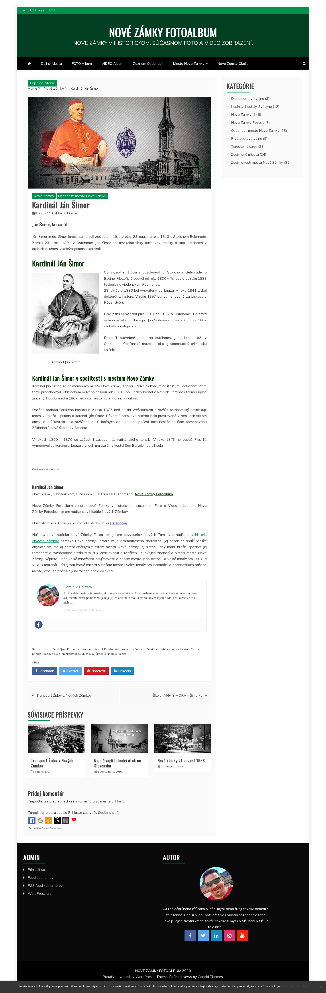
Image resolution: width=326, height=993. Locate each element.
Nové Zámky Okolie (232, 63)
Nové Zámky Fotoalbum (163, 32)
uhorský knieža (116, 653)
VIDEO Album (112, 63)
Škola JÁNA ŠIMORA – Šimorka (177, 695)
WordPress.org (39, 893)
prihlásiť (118, 801)
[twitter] (203, 935)
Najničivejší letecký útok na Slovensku (117, 763)
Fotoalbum (74, 649)
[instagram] (229, 935)
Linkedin (124, 671)
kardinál (88, 649)
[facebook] (190, 935)
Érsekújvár (59, 649)
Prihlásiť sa (36, 869)
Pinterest (97, 671)
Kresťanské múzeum (117, 649)
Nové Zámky (44, 196)
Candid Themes (210, 976)
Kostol (98, 649)
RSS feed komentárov (45, 885)
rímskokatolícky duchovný (78, 653)
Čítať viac (288, 986)
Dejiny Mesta (51, 63)
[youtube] (242, 935)
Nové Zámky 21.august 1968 (181, 760)
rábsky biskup (51, 653)
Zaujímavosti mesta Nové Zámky (257, 162)
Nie (305, 986)
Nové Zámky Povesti (248, 122)
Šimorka (101, 653)
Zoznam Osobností (148, 63)
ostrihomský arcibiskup (175, 649)
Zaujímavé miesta (245, 154)
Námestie (138, 649)
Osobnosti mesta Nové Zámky (82, 196)
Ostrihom (153, 649)
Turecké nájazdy (244, 146)
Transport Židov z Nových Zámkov (64, 695)
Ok (299, 986)
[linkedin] (216, 935)
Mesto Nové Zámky (188, 63)
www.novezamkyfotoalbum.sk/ (82, 610)
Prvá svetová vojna (246, 138)
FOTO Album (82, 63)
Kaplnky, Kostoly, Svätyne (251, 106)
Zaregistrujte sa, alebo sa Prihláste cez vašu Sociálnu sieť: (73, 812)
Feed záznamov (40, 877)
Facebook (45, 671)
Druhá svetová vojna (247, 98)
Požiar (195, 649)
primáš (36, 653)
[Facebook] (39, 625)
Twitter (72, 671)
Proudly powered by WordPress (128, 976)
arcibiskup (44, 649)
